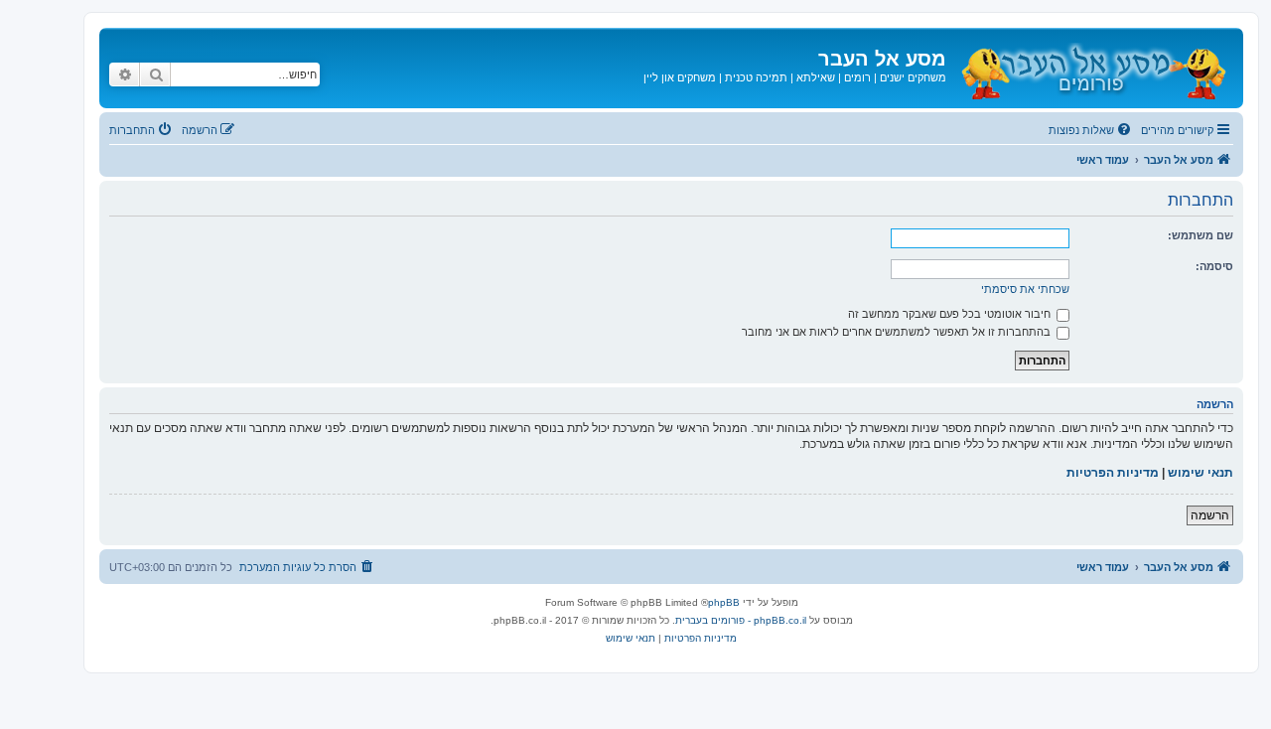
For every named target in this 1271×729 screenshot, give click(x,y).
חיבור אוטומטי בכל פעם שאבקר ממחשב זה (951, 314)
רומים (857, 77)
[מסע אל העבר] (1092, 68)
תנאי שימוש (1200, 473)
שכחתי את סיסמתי (1025, 289)
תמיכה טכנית (756, 77)
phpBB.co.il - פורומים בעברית (740, 620)
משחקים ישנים (913, 77)
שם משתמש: (1200, 235)
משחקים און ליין (679, 77)
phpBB (724, 602)
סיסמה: (1214, 266)
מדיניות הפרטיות (1112, 473)
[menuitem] (1091, 130)
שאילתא (815, 77)
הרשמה (1210, 515)
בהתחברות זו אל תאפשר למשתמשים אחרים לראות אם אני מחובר (898, 332)
